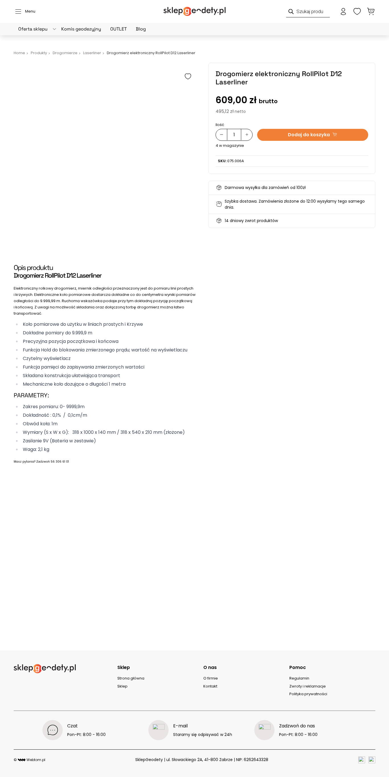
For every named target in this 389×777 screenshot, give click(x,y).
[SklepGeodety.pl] (194, 11)
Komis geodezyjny (81, 29)
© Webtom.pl (29, 759)
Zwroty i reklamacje (307, 686)
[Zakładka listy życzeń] (357, 11)
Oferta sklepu (33, 29)
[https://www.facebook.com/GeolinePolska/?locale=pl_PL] (361, 759)
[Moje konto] (343, 11)
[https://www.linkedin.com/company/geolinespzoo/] (371, 759)
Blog (141, 29)
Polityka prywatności (308, 694)
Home (19, 53)
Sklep (122, 686)
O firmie (210, 678)
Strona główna (130, 678)
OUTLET (118, 29)
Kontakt (210, 686)
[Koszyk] (370, 11)
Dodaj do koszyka (309, 134)
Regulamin (299, 678)
